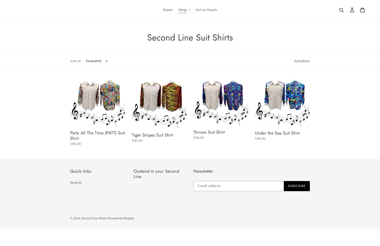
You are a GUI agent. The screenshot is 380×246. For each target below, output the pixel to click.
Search (76, 182)
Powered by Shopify (121, 218)
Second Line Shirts (94, 218)
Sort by (75, 61)
